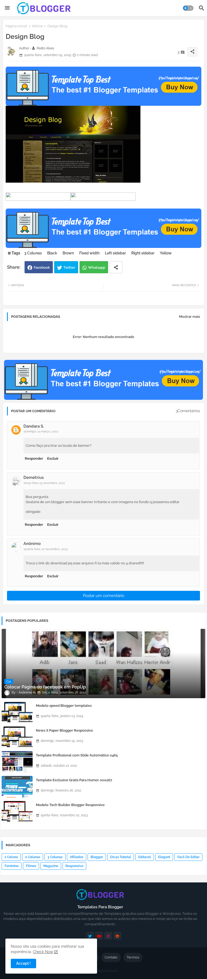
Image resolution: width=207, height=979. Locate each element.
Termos (133, 957)
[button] (188, 8)
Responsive (74, 866)
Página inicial (16, 26)
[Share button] (115, 267)
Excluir (52, 458)
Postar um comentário (103, 595)
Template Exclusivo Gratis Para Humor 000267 (74, 780)
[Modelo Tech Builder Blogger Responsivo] (17, 811)
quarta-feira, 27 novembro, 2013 (46, 549)
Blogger (97, 857)
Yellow (37, 26)
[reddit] (117, 935)
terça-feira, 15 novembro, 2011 (44, 483)
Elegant (164, 857)
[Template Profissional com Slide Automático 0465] (17, 762)
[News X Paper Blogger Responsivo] (17, 737)
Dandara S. (33, 426)
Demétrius (33, 477)
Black (52, 253)
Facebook (42, 267)
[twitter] (90, 935)
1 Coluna (11, 857)
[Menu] (7, 8)
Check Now (43, 952)
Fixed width (89, 253)
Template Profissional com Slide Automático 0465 (77, 755)
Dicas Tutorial (120, 857)
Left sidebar (115, 253)
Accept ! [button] (23, 963)
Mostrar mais (189, 317)
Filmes (31, 866)
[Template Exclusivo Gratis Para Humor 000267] (17, 786)
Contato (111, 957)
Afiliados (76, 857)
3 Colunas (33, 253)
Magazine (50, 866)
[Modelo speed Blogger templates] (17, 712)
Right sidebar (142, 253)
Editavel (144, 857)
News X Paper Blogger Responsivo (64, 730)
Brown (68, 253)
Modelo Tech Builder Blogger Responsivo (70, 805)
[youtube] (99, 935)
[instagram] (108, 935)
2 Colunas (32, 857)
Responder (34, 458)
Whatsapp (96, 267)
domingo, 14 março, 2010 (41, 431)
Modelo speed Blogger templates (64, 706)
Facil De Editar (188, 857)
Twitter (69, 267)
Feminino (12, 866)
